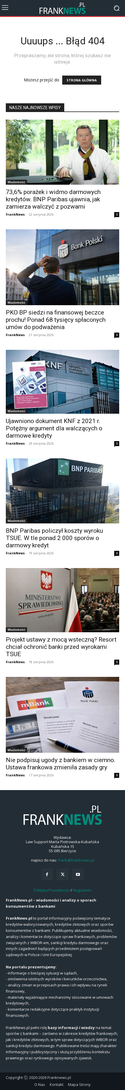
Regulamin (82, 890)
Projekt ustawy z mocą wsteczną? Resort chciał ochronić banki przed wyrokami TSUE (61, 647)
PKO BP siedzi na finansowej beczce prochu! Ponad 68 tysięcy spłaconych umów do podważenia (56, 320)
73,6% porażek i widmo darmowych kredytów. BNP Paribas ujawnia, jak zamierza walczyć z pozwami (53, 199)
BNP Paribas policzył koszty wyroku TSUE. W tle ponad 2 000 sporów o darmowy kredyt (54, 538)
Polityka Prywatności (52, 890)
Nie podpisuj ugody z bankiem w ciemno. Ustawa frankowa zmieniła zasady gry (60, 764)
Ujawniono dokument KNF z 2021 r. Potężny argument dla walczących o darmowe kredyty (54, 428)
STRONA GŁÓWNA (82, 80)
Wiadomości (16, 182)
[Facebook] (47, 874)
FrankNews (15, 214)
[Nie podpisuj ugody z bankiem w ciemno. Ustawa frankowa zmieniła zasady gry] (62, 715)
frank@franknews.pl (76, 860)
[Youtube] (78, 874)
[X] (62, 874)
